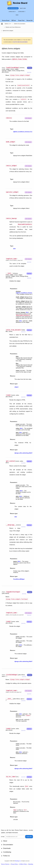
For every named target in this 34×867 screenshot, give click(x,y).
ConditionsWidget (18, 579)
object (16, 387)
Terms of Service (5, 864)
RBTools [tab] (14, 20)
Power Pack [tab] (21, 20)
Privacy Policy (14, 864)
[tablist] (17, 19)
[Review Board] (17, 3)
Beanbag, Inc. (18, 860)
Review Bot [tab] (30, 20)
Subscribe (29, 836)
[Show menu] (10, 23)
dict (14, 248)
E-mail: (3, 836)
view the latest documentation (20, 42)
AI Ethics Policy (23, 864)
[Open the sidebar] (2, 24)
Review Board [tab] (5, 20)
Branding (30, 864)
